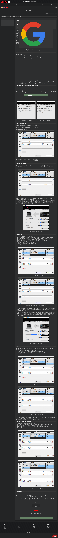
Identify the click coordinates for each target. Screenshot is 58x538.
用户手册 (19, 526)
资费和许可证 (5, 528)
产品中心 (8, 4)
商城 (25, 4)
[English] (1, 7)
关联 (51, 4)
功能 (4, 527)
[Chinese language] (7, 7)
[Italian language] (6, 7)
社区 (34, 4)
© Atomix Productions (29, 532)
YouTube (49, 526)
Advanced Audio (18, 16)
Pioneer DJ (10, 16)
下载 (16, 4)
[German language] (4, 7)
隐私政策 (34, 527)
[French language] (3, 7)
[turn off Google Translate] (54, 20)
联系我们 (34, 526)
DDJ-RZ (14, 16)
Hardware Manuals (4, 16)
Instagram (49, 527)
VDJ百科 (19, 527)
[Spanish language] (2, 7)
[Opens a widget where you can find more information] (54, 536)
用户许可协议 (34, 528)
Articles (19, 528)
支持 (42, 4)
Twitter (49, 528)
